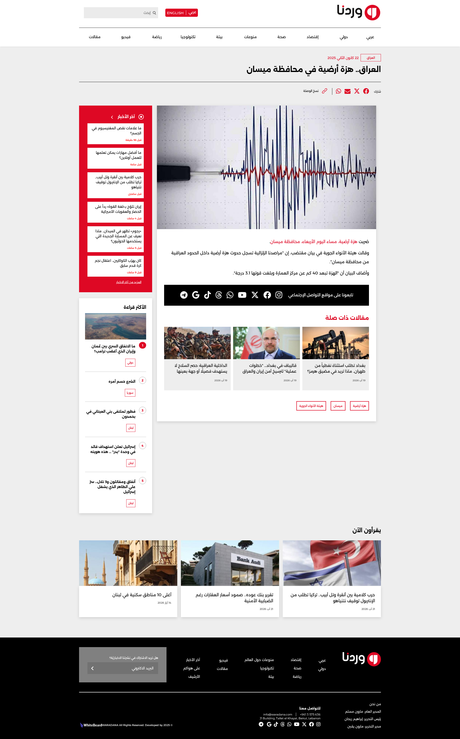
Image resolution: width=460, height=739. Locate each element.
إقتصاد (313, 37)
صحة (281, 37)
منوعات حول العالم (259, 660)
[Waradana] (359, 12)
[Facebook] (366, 91)
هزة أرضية (359, 406)
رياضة (157, 37)
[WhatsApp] (230, 295)
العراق (371, 58)
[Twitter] (357, 91)
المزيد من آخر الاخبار (128, 282)
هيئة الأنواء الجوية (311, 406)
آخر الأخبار (193, 660)
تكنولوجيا (188, 37)
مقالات (95, 37)
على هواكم (191, 668)
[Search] (154, 13)
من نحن (375, 704)
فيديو (126, 37)
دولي (344, 37)
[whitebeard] (90, 725)
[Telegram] (184, 295)
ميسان (338, 406)
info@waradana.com (277, 714)
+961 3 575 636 (310, 714)
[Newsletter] (92, 668)
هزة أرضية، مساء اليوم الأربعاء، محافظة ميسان (313, 241)
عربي (192, 12)
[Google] (196, 295)
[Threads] (218, 295)
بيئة (219, 37)
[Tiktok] (207, 295)
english (175, 12)
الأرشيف (194, 676)
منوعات (250, 37)
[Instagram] (279, 295)
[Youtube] (242, 295)
